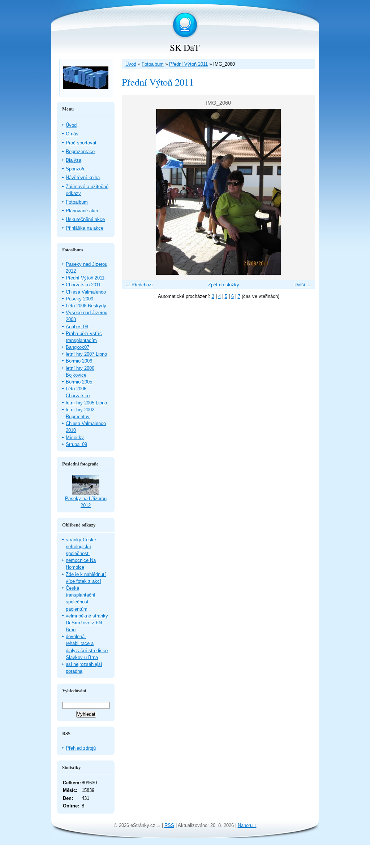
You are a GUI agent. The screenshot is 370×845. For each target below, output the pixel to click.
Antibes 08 (77, 326)
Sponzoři (75, 169)
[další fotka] (303, 192)
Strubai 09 (76, 444)
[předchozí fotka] (133, 192)
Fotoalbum (153, 64)
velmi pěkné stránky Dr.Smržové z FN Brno (87, 622)
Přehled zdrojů (81, 748)
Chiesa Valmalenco (86, 292)
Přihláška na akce (84, 228)
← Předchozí (139, 284)
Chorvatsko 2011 (83, 284)
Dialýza (73, 160)
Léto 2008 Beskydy (86, 305)
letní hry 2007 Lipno (86, 354)
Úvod (130, 64)
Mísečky (75, 437)
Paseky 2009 (79, 299)
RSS (169, 825)
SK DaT (185, 47)
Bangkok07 (77, 347)
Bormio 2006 (79, 361)
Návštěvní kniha (83, 177)
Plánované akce (82, 210)
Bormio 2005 (79, 382)
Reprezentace (80, 151)
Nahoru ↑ (247, 825)
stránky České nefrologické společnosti (81, 546)
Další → (302, 284)
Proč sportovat (81, 143)
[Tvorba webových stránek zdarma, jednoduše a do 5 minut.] (159, 826)
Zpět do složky (223, 284)
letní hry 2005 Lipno (86, 403)
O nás (72, 133)
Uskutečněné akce (85, 219)
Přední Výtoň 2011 (188, 64)
